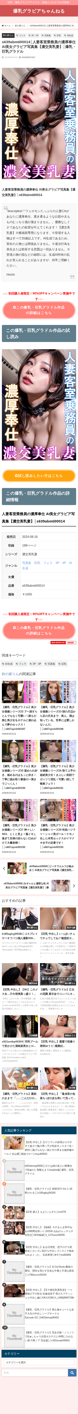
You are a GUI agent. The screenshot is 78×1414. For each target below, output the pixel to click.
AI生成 (70, 35)
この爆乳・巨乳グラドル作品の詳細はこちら (40, 310)
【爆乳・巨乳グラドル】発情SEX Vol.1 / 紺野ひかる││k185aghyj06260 (48, 1191)
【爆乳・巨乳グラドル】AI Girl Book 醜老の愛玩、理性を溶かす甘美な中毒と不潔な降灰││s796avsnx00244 (49, 1271)
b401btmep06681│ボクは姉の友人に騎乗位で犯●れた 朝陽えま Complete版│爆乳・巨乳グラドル (49, 1170)
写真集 (47, 35)
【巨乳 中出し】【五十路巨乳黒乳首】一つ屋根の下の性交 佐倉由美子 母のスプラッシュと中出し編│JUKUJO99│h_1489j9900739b (49, 1294)
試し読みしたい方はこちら (40, 475)
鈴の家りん (8, 35)
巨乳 (59, 35)
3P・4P (34, 35)
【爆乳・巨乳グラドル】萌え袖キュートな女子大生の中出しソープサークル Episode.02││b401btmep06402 (49, 1313)
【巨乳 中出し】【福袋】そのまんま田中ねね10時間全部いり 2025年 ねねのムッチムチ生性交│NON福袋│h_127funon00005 (49, 1231)
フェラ (22, 35)
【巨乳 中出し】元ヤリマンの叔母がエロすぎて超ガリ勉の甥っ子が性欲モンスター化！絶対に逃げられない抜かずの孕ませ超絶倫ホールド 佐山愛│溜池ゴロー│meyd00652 (39, 1148)
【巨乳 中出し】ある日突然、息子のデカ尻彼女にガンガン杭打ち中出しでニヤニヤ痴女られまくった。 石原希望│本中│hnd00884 (49, 1251)
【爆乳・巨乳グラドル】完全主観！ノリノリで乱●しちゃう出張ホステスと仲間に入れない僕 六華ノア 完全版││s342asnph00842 (49, 1336)
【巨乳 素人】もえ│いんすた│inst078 (45, 1212)
